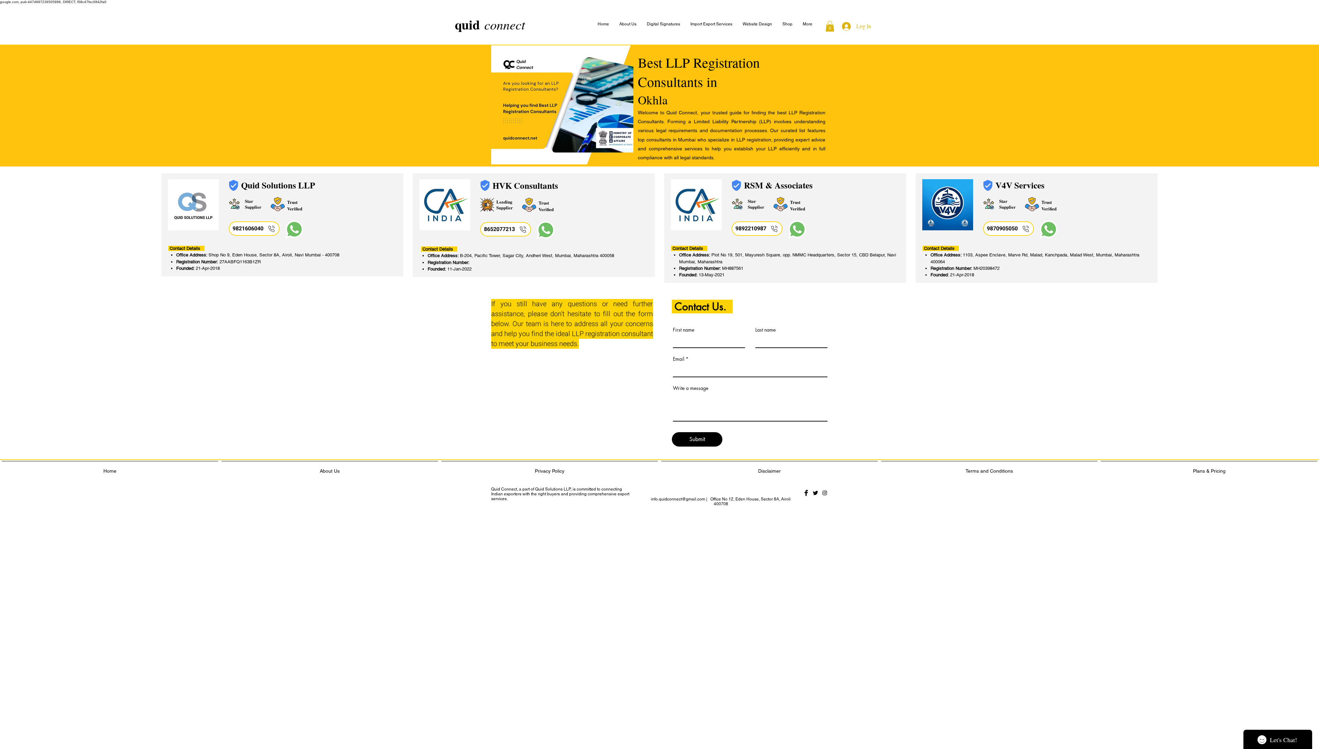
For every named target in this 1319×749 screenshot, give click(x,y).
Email (678, 359)
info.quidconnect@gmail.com (678, 499)
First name (683, 329)
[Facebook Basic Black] (806, 493)
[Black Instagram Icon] (825, 493)
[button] (808, 24)
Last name (765, 329)
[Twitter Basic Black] (815, 493)
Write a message (690, 388)
